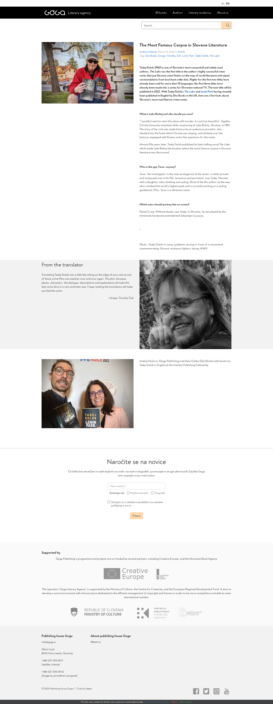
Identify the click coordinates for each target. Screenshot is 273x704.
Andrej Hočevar (148, 51)
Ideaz (89, 688)
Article (181, 51)
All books (161, 13)
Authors (178, 13)
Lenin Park (188, 55)
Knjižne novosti (139, 493)
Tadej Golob (201, 55)
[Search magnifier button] (226, 25)
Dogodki (160, 493)
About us (222, 13)
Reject (174, 702)
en (227, 3)
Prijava (136, 515)
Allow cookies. (185, 702)
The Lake (215, 55)
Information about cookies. (156, 702)
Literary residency (200, 13)
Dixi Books (151, 55)
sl (222, 3)
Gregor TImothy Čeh (169, 55)
